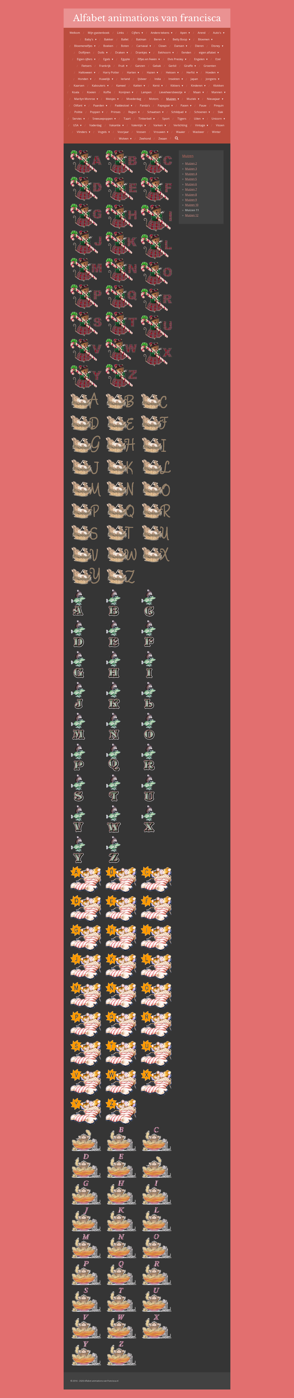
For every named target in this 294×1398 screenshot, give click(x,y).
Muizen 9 (191, 200)
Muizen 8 (191, 195)
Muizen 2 (191, 163)
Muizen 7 (191, 189)
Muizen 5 (191, 179)
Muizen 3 (191, 169)
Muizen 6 (191, 184)
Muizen (187, 156)
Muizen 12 (191, 215)
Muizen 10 (191, 205)
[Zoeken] (177, 138)
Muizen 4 (191, 174)
